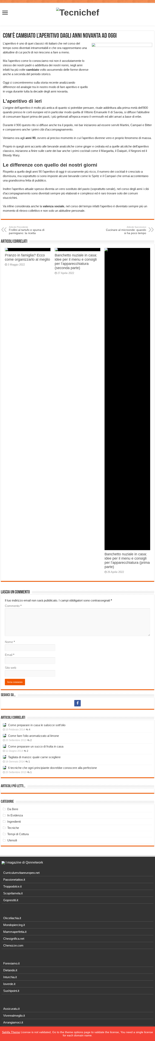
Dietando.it (10, 970)
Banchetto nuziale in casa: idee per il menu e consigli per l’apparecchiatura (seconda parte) (76, 261)
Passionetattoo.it (14, 879)
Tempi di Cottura (18, 834)
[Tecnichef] (77, 12)
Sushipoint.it (11, 990)
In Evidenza (15, 815)
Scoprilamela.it (13, 893)
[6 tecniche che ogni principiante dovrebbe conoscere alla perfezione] (4, 767)
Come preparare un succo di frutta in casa (35, 746)
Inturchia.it (10, 977)
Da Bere (12, 809)
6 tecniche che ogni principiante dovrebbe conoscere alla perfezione (52, 767)
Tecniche (13, 827)
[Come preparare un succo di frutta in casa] (4, 746)
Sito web (10, 667)
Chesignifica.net (13, 938)
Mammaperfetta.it (14, 931)
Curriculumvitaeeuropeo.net (21, 872)
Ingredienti (14, 821)
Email (9, 654)
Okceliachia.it (12, 918)
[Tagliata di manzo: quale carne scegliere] (4, 757)
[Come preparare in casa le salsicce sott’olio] (4, 725)
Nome (10, 642)
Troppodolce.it (12, 886)
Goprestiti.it (10, 900)
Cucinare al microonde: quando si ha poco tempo (126, 230)
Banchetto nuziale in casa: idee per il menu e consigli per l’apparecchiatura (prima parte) (127, 560)
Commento (13, 606)
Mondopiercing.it (14, 925)
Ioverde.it (9, 984)
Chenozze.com (13, 945)
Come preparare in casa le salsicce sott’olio (36, 725)
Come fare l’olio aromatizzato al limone (33, 735)
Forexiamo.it (11, 963)
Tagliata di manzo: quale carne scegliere (34, 757)
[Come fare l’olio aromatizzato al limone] (4, 735)
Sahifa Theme (11, 1032)
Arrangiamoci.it (13, 1022)
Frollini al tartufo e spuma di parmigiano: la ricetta (26, 230)
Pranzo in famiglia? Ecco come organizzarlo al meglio (27, 257)
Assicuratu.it (11, 1008)
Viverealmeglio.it (14, 1015)
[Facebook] (77, 703)
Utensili (12, 840)
